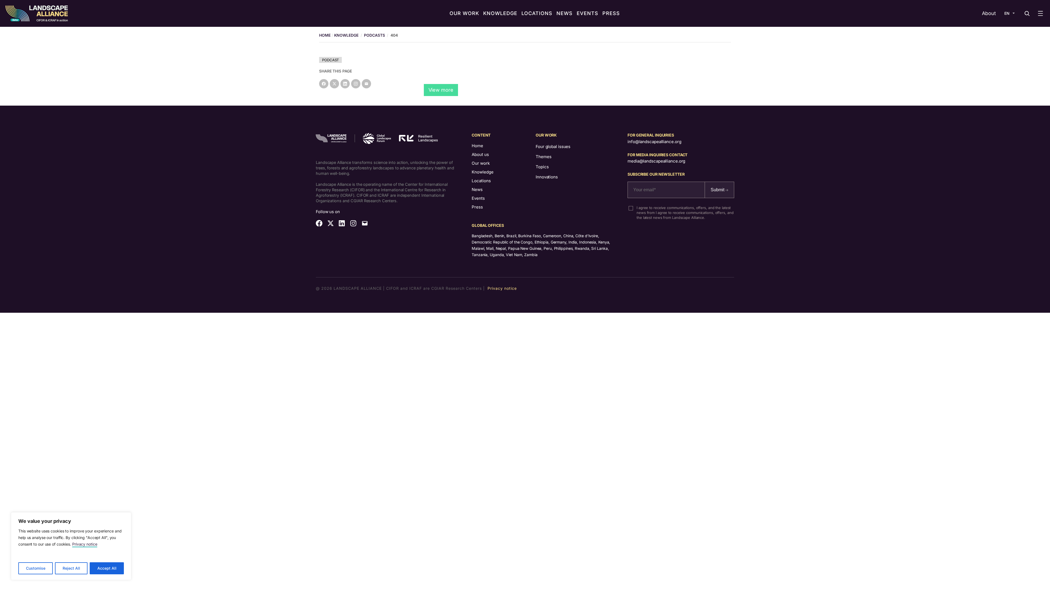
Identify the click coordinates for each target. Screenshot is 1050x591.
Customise (35, 568)
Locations (481, 180)
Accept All (106, 568)
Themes (543, 156)
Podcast (330, 60)
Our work (481, 163)
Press (477, 207)
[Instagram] (355, 83)
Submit (718, 189)
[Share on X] (334, 83)
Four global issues (553, 146)
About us (480, 154)
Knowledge (346, 35)
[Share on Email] (366, 83)
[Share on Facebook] (323, 83)
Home (477, 145)
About (989, 13)
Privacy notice (84, 544)
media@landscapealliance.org (656, 161)
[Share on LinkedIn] (345, 83)
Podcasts (374, 35)
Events (478, 198)
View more (440, 90)
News (477, 189)
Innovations (547, 176)
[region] (71, 546)
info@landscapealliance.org (654, 141)
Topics (542, 166)
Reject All (71, 568)
